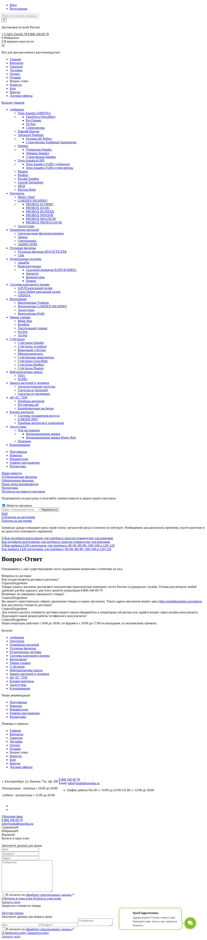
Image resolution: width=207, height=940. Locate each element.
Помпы (31, 280)
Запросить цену (37, 933)
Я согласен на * (40, 894)
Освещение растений (24, 644)
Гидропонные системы (25, 652)
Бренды (15, 92)
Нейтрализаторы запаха (26, 670)
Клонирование (20, 688)
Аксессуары (18, 684)
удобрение (17, 637)
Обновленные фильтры (18, 480)
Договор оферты (21, 95)
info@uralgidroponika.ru (84, 783)
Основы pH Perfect (39, 138)
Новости (16, 84)
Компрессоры (35, 277)
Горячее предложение (25, 462)
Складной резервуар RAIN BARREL (51, 270)
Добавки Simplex (37, 153)
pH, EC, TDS (18, 677)
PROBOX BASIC (38, 208)
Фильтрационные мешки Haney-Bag (51, 437)
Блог (13, 88)
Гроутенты (17, 641)
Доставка (16, 70)
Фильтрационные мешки (43, 434)
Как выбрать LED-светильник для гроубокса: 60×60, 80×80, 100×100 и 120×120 (56, 549)
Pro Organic (33, 120)
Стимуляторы (35, 127)
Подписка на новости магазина (23, 491)
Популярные (18, 451)
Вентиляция (18, 659)
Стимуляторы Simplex (41, 157)
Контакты (16, 63)
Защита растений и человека (29, 674)
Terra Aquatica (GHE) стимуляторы (49, 167)
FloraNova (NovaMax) (40, 116)
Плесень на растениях (17, 520)
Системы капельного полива (30, 655)
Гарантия (16, 66)
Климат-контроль (22, 681)
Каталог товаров (13, 102)
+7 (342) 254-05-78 (14, 34)
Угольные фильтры (23, 648)
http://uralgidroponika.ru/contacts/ (180, 601)
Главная (15, 59)
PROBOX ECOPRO (39, 204)
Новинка (16, 455)
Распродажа (18, 466)
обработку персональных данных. (48, 894)
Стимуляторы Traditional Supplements (51, 142)
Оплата (15, 74)
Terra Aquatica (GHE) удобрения (48, 164)
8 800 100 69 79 (38, 34)
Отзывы (15, 77)
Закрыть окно (11, 902)
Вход (13, 5)
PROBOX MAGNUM (41, 219)
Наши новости (12, 473)
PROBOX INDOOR (39, 215)
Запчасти (32, 273)
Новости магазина (19, 505)
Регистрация (18, 8)
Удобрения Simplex (39, 149)
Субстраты (17, 666)
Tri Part (30, 124)
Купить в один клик (47, 898)
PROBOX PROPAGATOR (44, 222)
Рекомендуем (19, 459)
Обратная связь (12, 816)
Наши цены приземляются (20, 484)
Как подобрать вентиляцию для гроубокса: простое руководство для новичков (56, 542)
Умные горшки (20, 663)
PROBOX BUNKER (40, 211)
